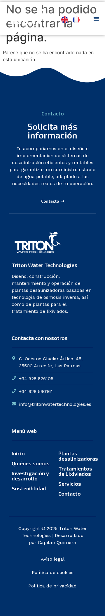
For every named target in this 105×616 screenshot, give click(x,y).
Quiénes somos (31, 463)
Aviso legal (52, 559)
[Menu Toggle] (96, 19)
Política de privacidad (52, 586)
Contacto (69, 493)
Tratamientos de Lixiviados (75, 471)
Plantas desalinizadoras (75, 456)
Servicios (69, 483)
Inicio (18, 453)
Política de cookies (53, 572)
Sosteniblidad (29, 488)
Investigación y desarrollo (30, 476)
